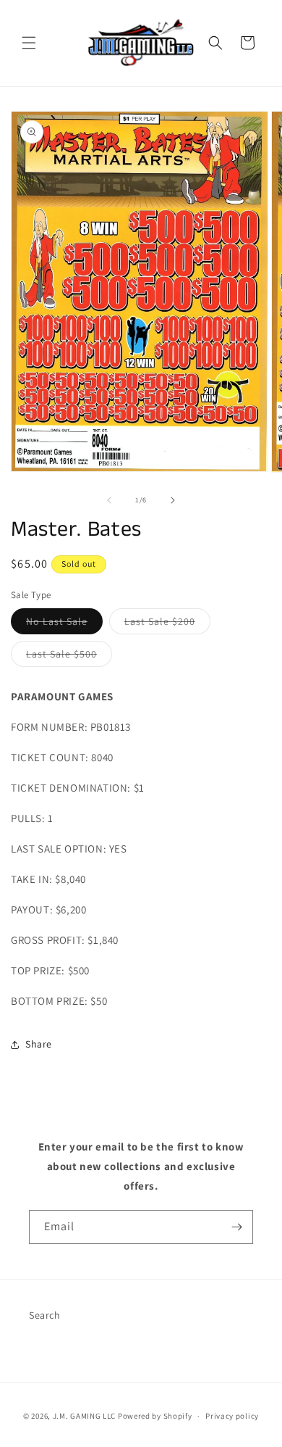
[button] (29, 43)
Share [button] (38, 1043)
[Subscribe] (236, 1227)
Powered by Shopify (155, 1416)
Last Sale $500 (69, 657)
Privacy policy (232, 1416)
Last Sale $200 (167, 624)
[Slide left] (109, 500)
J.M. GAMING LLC (84, 1416)
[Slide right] (173, 500)
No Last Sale (64, 624)
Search (45, 1315)
